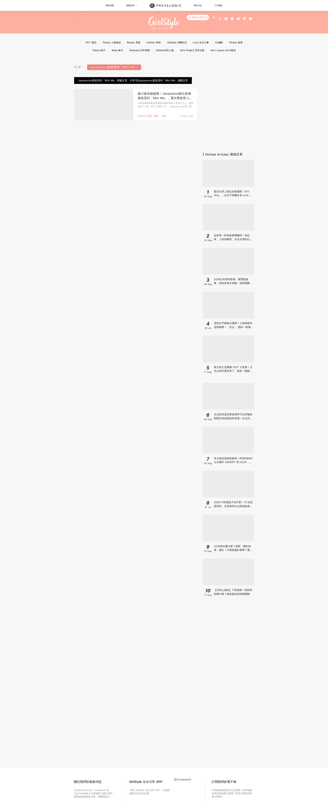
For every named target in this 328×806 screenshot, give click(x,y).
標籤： (79, 67)
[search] (213, 17)
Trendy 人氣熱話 (111, 42)
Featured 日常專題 (139, 50)
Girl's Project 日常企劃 (192, 50)
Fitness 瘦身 (236, 42)
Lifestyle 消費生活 (177, 42)
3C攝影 (219, 42)
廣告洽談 (198, 5)
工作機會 (218, 5)
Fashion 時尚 (154, 42)
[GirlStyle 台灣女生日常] (164, 23)
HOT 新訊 (91, 42)
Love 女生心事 (201, 42)
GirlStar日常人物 (165, 50)
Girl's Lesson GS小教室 (223, 50)
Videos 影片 (99, 50)
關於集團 (110, 5)
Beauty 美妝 (133, 42)
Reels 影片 (117, 50)
